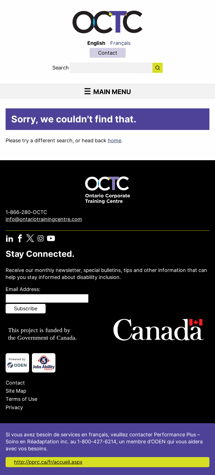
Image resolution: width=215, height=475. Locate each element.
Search (60, 67)
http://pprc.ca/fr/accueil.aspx (48, 462)
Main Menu (112, 92)
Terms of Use (21, 399)
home (114, 140)
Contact (107, 53)
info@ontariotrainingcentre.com (44, 219)
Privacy (14, 407)
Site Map (16, 391)
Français (120, 43)
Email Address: (23, 289)
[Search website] (158, 68)
